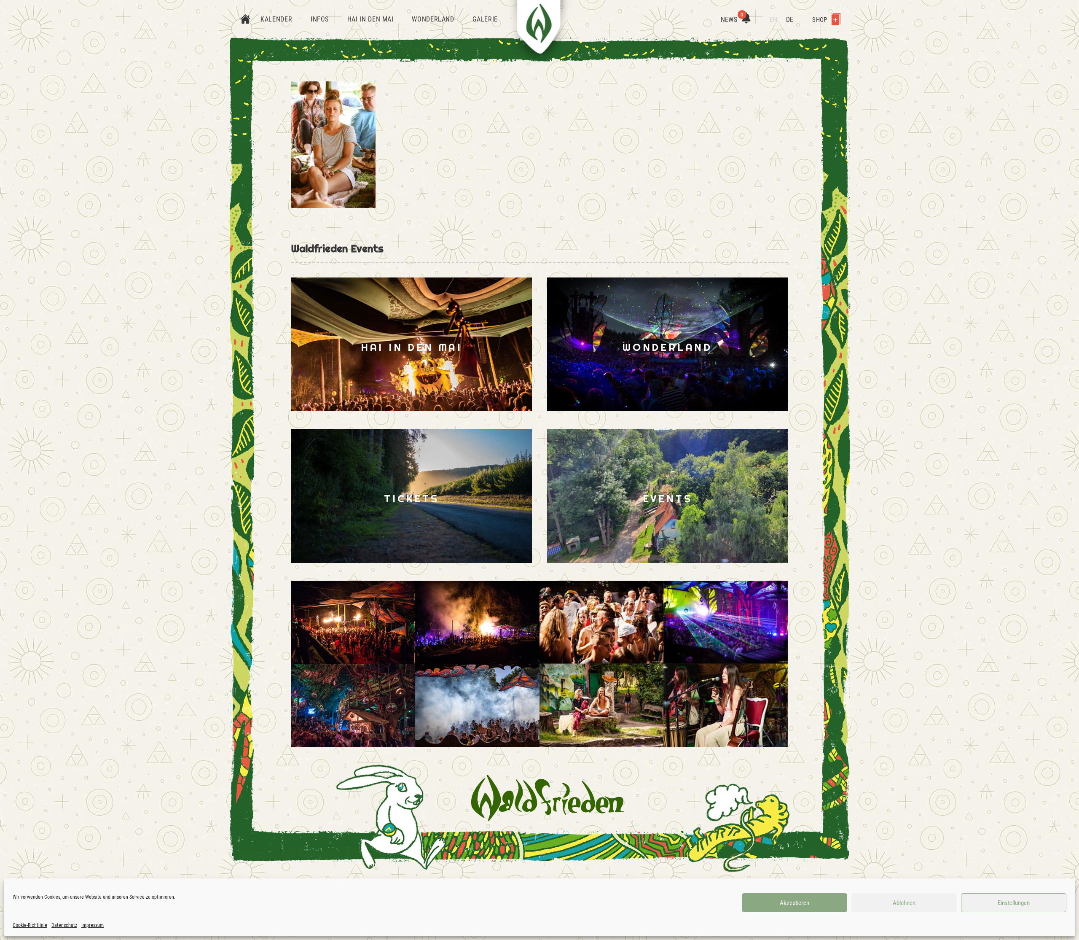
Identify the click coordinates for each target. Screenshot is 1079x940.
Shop (820, 20)
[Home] (245, 19)
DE (789, 20)
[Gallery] (415, 664)
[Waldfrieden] (547, 798)
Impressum (92, 925)
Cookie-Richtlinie (30, 925)
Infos (320, 19)
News (732, 20)
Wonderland (433, 19)
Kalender (276, 19)
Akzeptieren (794, 903)
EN (773, 20)
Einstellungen (1014, 903)
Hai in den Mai (370, 19)
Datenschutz (64, 925)
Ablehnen (904, 903)
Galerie (484, 19)
